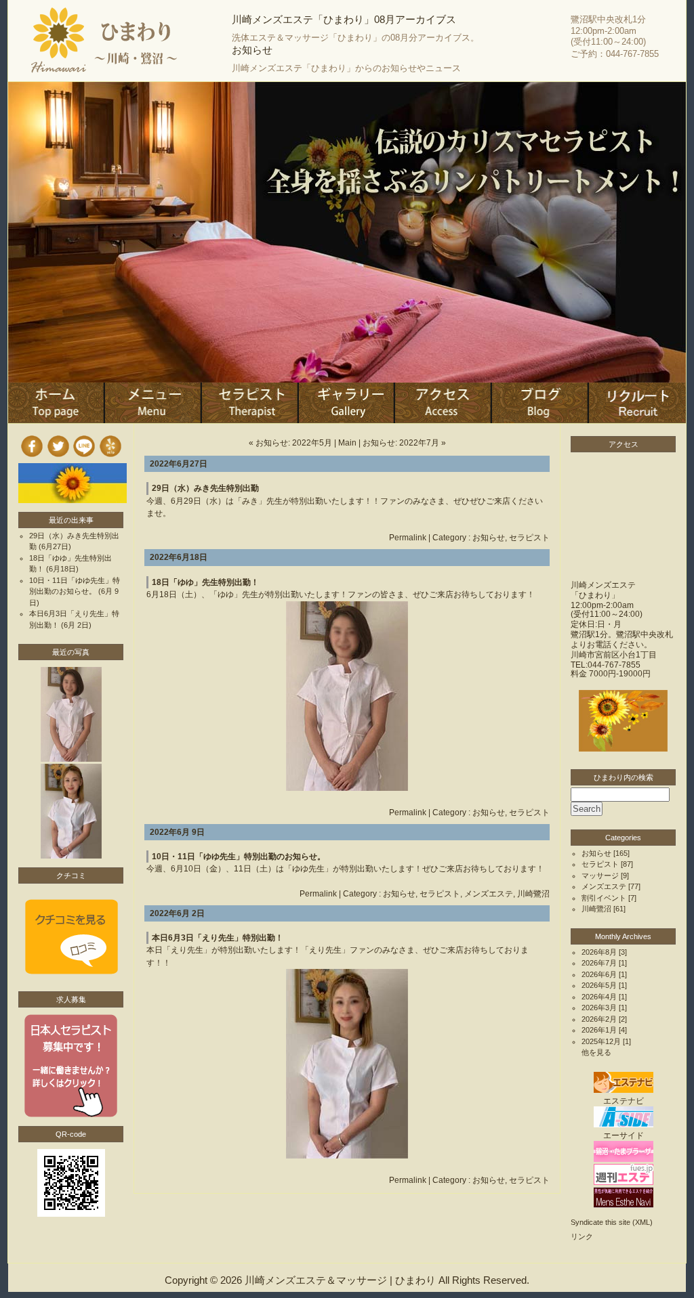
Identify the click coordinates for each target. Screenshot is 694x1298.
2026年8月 (599, 952)
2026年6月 (599, 974)
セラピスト (529, 537)
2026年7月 (599, 963)
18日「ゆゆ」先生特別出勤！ (205, 582)
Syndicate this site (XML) (612, 1222)
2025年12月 (601, 1041)
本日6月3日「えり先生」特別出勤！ (217, 938)
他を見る (596, 1052)
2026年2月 (599, 1019)
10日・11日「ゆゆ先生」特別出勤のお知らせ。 (238, 856)
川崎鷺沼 (533, 894)
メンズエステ (488, 894)
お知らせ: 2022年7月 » (404, 443)
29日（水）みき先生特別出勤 (205, 488)
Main (347, 443)
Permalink (407, 537)
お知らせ (488, 537)
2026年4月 (599, 997)
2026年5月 (599, 985)
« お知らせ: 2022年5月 (290, 443)
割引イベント (603, 898)
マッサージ (600, 875)
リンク (582, 1236)
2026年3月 (599, 1007)
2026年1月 (599, 1030)
